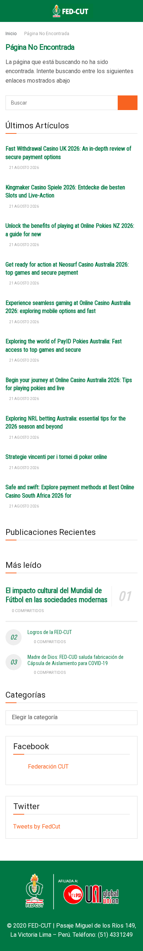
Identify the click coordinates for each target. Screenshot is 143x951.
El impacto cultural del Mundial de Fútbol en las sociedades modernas (56, 595)
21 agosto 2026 (23, 168)
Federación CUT (48, 766)
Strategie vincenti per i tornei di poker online (56, 456)
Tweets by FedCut (36, 826)
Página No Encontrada (46, 33)
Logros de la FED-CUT (49, 632)
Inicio (11, 33)
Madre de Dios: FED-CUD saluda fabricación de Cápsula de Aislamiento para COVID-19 (75, 660)
